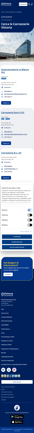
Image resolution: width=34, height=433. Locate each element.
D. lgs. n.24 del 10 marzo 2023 (7, 386)
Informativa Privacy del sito (7, 394)
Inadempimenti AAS (7, 357)
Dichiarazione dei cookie (6, 392)
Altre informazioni (6, 321)
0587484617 (8, 91)
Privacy (2, 389)
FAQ (2, 309)
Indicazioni (7, 87)
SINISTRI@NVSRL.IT (10, 169)
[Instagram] (14, 370)
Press (3, 333)
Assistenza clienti (6, 344)
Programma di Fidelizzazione (10, 349)
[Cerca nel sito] (29, 4)
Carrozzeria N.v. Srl (11, 153)
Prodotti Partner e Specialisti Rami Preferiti (14, 364)
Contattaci (8, 274)
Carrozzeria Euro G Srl (12, 112)
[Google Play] (17, 417)
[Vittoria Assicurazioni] (6, 4)
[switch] (30, 215)
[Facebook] (3, 370)
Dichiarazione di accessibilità (7, 397)
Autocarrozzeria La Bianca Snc (15, 70)
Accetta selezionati (17, 242)
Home (2, 12)
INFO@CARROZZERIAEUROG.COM (15, 134)
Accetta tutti (17, 236)
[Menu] (32, 4)
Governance (5, 313)
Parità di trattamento (7, 360)
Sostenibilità (5, 325)
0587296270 (8, 132)
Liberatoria (3, 399)
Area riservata (23, 4)
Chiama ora (6, 103)
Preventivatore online (7, 337)
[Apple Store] (17, 422)
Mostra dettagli (25, 231)
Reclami (3, 353)
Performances (5, 329)
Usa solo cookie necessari (17, 247)
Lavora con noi (17, 382)
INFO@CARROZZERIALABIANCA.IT (15, 94)
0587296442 (8, 166)
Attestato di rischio (7, 341)
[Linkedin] (9, 370)
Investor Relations (6, 317)
